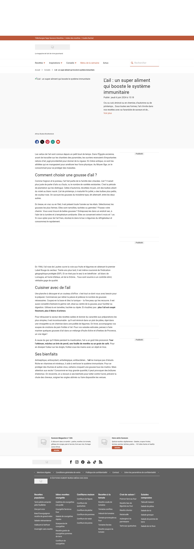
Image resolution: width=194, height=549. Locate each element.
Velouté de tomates (106, 513)
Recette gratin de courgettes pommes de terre (64, 533)
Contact (115, 472)
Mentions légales (44, 472)
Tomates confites (105, 509)
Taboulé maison (147, 502)
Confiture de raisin (84, 518)
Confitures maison (85, 494)
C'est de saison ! (127, 494)
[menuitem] (40, 62)
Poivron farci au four (128, 499)
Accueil (37, 70)
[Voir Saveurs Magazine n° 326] (44, 442)
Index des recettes (73, 38)
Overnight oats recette (43, 529)
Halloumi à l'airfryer (42, 524)
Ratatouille (124, 514)
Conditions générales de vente (68, 472)
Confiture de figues (84, 499)
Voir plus (108, 113)
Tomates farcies (104, 524)
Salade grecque (147, 514)
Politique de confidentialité (96, 472)
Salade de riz (146, 510)
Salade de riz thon (148, 526)
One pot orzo (39, 509)
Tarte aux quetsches (128, 526)
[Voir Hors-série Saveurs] (104, 442)
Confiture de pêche (84, 510)
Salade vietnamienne (42, 520)
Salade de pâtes (147, 506)
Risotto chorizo (126, 510)
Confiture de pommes (85, 514)
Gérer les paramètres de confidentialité (140, 472)
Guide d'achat (88, 38)
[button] (72, 450)
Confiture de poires (84, 523)
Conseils (47, 70)
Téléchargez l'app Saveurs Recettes (49, 38)
